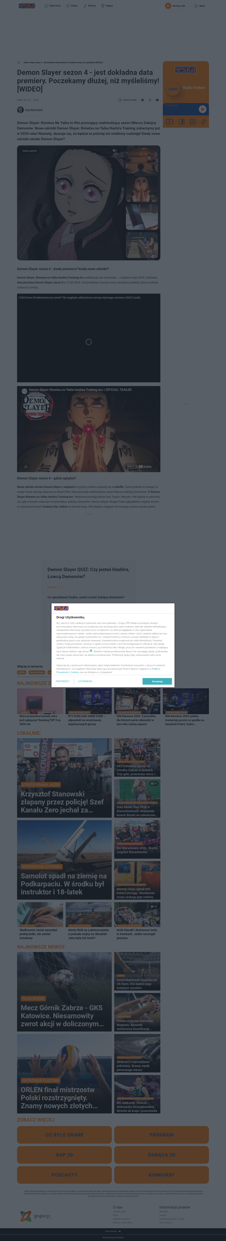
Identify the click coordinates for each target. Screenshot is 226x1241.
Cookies (75, 672)
